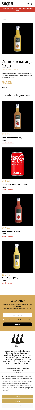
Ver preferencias (17, 406)
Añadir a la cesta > (8, 143)
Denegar (17, 401)
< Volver (4, 19)
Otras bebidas (13, 70)
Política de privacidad (25, 320)
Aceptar (17, 396)
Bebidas (4, 70)
